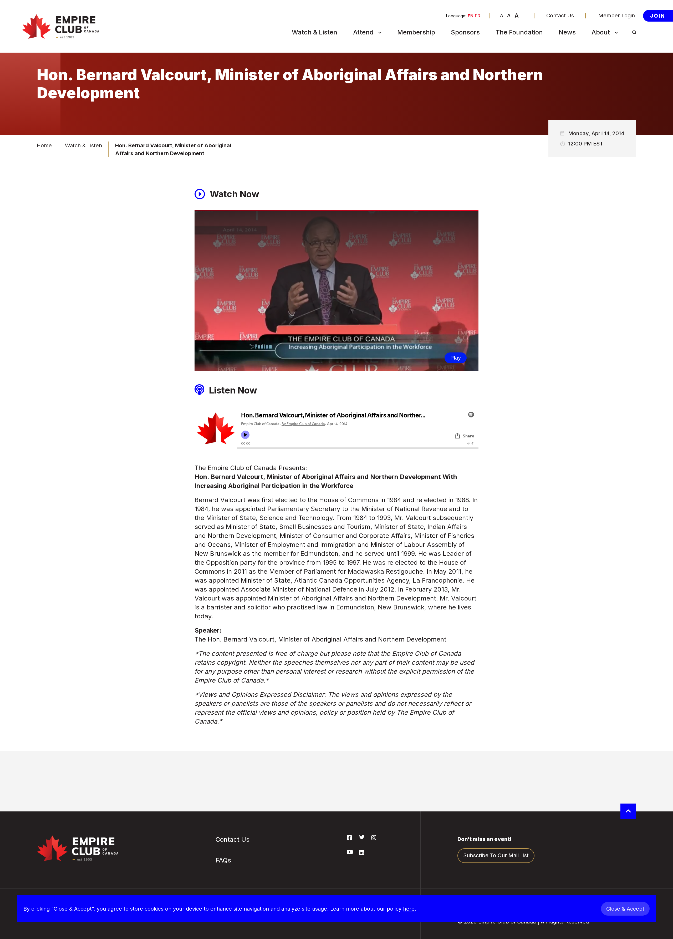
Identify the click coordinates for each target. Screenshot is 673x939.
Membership (416, 32)
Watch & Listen (314, 32)
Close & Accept (625, 909)
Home (44, 145)
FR (477, 15)
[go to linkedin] (361, 853)
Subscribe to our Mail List (496, 855)
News (567, 32)
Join (657, 15)
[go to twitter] (361, 837)
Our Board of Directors (610, 98)
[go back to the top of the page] (628, 811)
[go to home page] (60, 26)
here (409, 909)
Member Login (616, 16)
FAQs (362, 88)
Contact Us (560, 16)
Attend (363, 32)
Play (455, 358)
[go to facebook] (349, 838)
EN (470, 15)
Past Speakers (612, 70)
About (601, 32)
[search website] (634, 32)
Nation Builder (373, 57)
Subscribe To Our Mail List (377, 73)
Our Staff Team (613, 132)
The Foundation (519, 32)
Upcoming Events (378, 45)
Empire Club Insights (620, 82)
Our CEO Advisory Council (616, 117)
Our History (608, 45)
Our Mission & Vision (619, 57)
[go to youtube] (350, 852)
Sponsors (465, 32)
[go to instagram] (373, 838)
